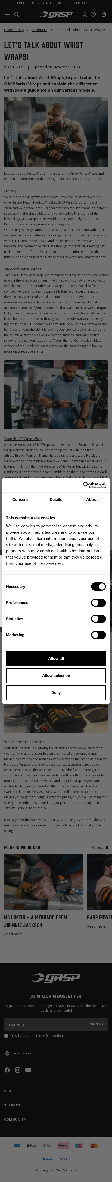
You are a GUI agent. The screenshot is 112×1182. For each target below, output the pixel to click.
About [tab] (92, 499)
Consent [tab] (20, 499)
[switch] (98, 603)
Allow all (56, 658)
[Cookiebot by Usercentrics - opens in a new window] (83, 485)
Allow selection (56, 675)
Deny (56, 692)
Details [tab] (56, 499)
